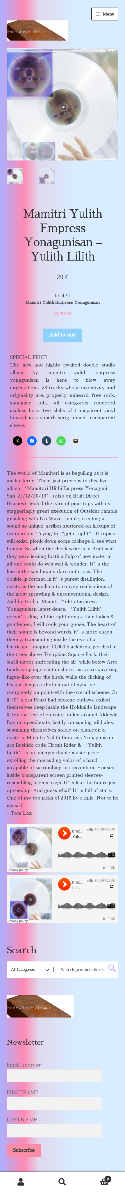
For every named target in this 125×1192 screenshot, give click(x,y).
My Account (21, 1182)
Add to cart (62, 335)
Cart (96, 1177)
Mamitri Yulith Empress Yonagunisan (62, 302)
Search (62, 1182)
